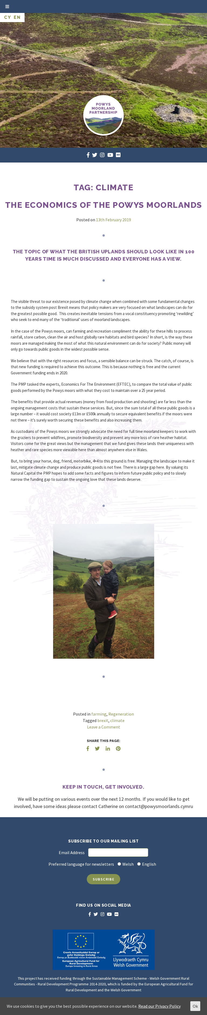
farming (98, 714)
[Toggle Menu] (7, 6)
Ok (195, 1006)
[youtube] (110, 155)
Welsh (128, 864)
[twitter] (94, 155)
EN (17, 17)
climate (117, 720)
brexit (102, 720)
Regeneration (121, 714)
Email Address (72, 852)
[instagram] (102, 155)
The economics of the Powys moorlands (103, 205)
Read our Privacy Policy (159, 1006)
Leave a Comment (103, 727)
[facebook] (88, 155)
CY (7, 17)
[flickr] (118, 155)
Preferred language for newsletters (81, 864)
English (149, 864)
